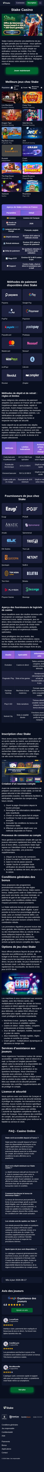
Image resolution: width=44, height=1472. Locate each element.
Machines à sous (35, 87)
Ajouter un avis (22, 1310)
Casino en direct (16, 87)
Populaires (6, 87)
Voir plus (22, 1390)
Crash (25, 87)
